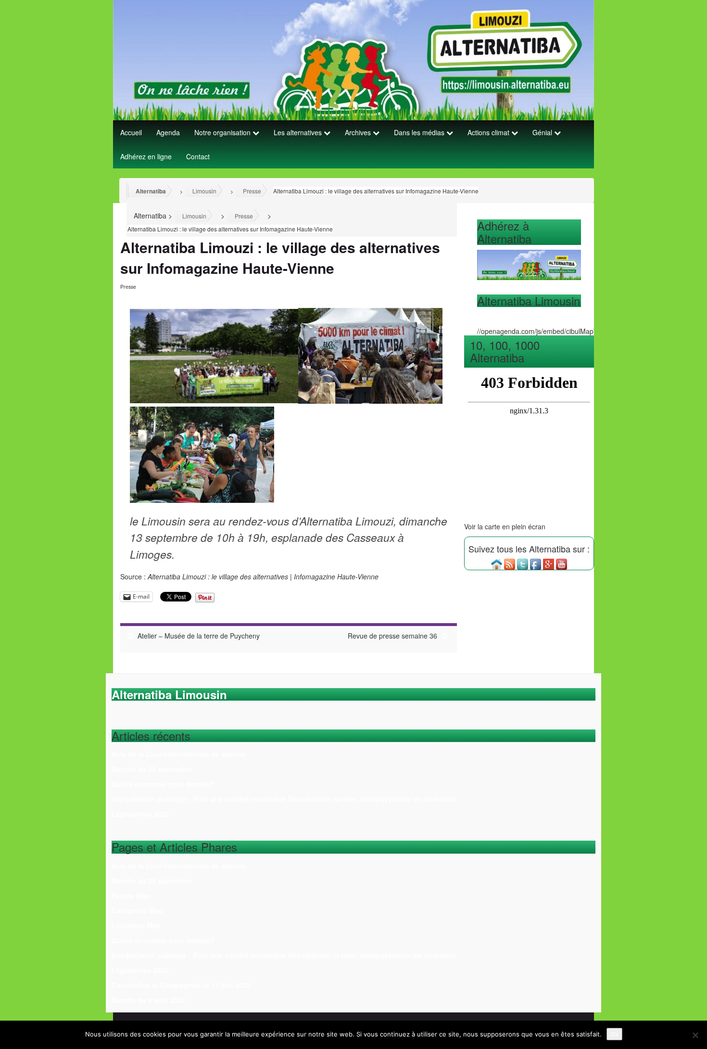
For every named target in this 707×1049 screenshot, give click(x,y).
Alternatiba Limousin (528, 300)
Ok (614, 1034)
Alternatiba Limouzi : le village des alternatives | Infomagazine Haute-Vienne (263, 576)
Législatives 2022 (140, 814)
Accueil (131, 132)
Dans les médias (420, 132)
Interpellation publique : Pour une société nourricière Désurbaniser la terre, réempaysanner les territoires (284, 799)
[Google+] (548, 563)
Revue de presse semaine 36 (392, 635)
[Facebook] (535, 563)
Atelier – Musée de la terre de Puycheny (199, 635)
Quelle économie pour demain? (163, 784)
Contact (198, 156)
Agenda (168, 132)
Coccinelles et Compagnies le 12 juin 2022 (181, 985)
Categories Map (137, 910)
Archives (359, 132)
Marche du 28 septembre (152, 769)
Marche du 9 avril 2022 (148, 1000)
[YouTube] (561, 563)
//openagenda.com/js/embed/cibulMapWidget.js (549, 331)
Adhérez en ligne (146, 156)
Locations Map (136, 925)
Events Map (131, 895)
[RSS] (509, 563)
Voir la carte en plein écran (504, 526)
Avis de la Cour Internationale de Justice (178, 754)
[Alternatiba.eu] (496, 563)
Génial (543, 132)
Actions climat (489, 132)
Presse (128, 286)
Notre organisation (223, 132)
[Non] (695, 1035)
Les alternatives (299, 132)
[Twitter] (522, 563)
